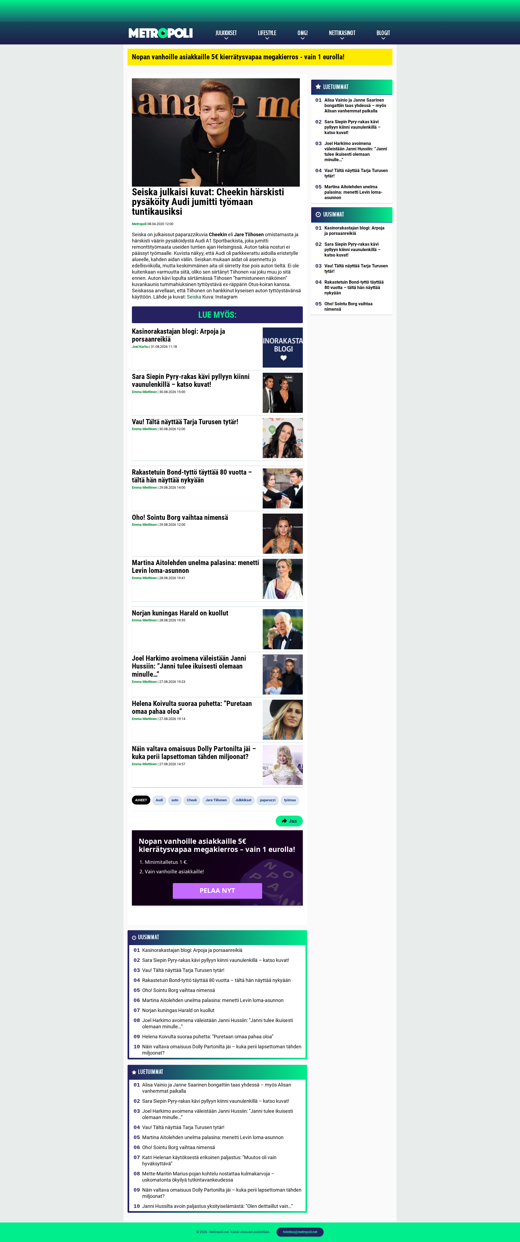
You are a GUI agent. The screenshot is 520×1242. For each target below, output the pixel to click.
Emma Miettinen (144, 392)
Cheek (192, 800)
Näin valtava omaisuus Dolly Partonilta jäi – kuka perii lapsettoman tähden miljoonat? (194, 753)
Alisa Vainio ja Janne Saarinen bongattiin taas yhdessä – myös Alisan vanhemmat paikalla (216, 1088)
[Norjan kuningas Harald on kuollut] (283, 629)
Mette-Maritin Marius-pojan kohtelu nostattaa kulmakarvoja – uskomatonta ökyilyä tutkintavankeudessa (208, 1177)
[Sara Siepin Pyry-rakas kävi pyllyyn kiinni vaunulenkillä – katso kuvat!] (283, 393)
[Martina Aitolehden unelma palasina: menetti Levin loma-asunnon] (283, 579)
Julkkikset (226, 33)
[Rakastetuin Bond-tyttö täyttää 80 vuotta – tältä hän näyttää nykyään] (283, 488)
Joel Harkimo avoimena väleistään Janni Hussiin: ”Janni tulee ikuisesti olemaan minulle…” (189, 666)
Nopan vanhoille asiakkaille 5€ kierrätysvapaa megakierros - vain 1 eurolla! (238, 57)
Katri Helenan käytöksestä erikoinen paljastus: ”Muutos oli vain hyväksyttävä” (209, 1160)
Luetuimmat (150, 1072)
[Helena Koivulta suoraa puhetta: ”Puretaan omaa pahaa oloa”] (283, 720)
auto (174, 800)
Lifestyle (267, 33)
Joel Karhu (140, 347)
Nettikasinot (342, 33)
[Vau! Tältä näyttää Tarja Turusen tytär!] (283, 438)
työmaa (290, 800)
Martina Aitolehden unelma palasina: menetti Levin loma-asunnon (195, 567)
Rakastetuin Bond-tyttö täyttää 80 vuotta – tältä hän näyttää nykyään (192, 476)
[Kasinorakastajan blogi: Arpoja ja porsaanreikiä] (283, 347)
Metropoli (139, 224)
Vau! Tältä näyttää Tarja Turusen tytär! (185, 422)
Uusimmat (148, 937)
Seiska (194, 297)
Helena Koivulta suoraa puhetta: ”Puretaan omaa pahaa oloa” (192, 707)
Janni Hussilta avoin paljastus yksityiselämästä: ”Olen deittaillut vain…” (217, 1206)
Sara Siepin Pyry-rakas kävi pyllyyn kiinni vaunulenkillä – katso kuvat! (191, 380)
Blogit (383, 33)
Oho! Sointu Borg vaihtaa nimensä (180, 517)
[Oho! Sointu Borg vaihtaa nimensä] (282, 534)
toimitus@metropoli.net (300, 1232)
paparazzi (267, 800)
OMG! (303, 33)
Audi (159, 800)
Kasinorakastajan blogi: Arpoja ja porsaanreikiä (178, 335)
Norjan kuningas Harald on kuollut (180, 613)
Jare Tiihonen (216, 800)
